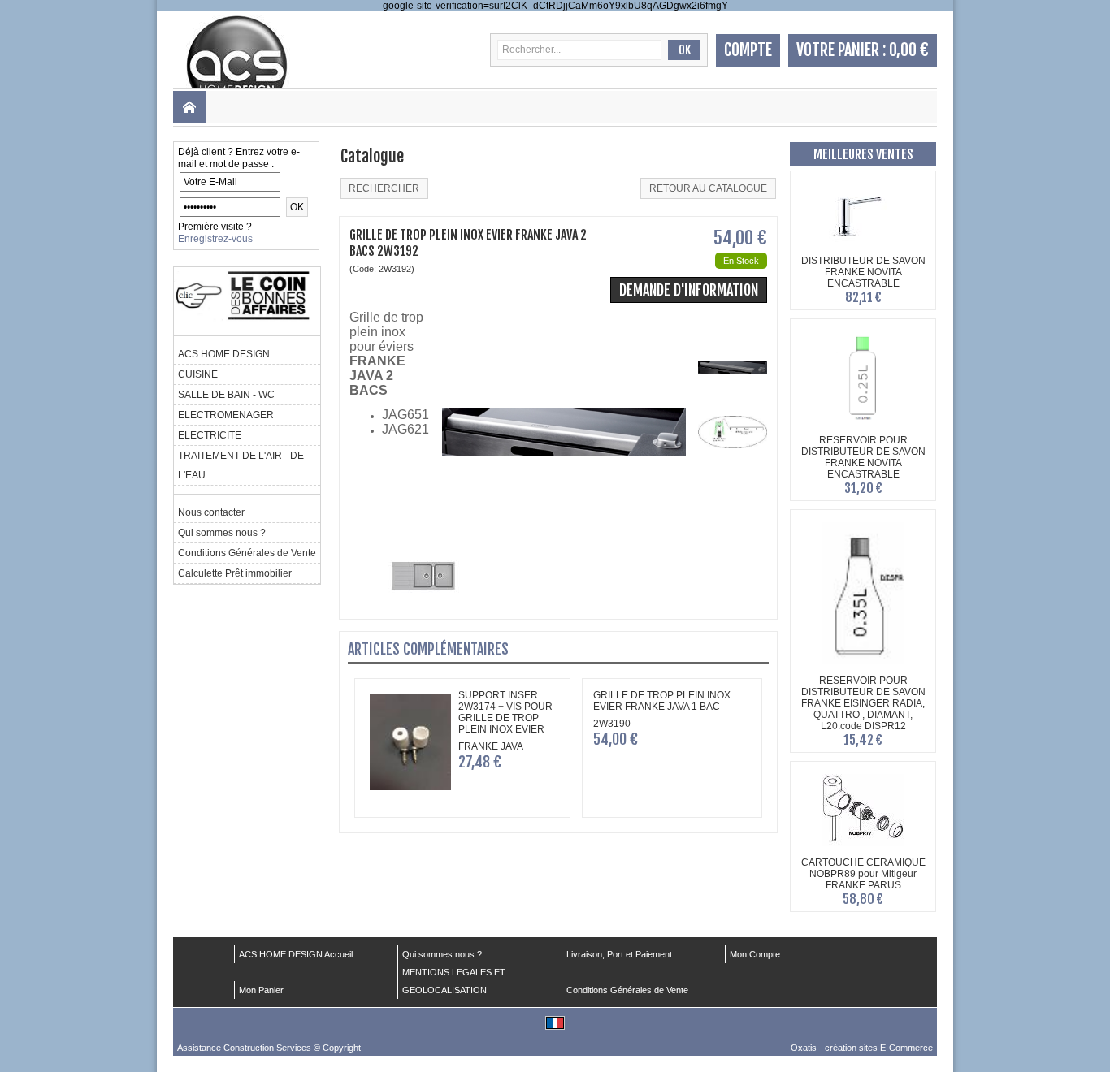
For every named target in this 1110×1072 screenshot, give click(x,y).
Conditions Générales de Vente (247, 553)
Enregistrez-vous (215, 238)
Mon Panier (261, 990)
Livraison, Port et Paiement (619, 954)
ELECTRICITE (209, 435)
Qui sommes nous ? (222, 532)
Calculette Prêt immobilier (235, 573)
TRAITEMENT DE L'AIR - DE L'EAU (241, 465)
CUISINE (198, 374)
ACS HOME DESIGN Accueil (296, 954)
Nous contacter (211, 512)
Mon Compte (755, 954)
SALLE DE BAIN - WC (226, 394)
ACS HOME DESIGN (224, 354)
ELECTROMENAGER (226, 415)
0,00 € (909, 50)
